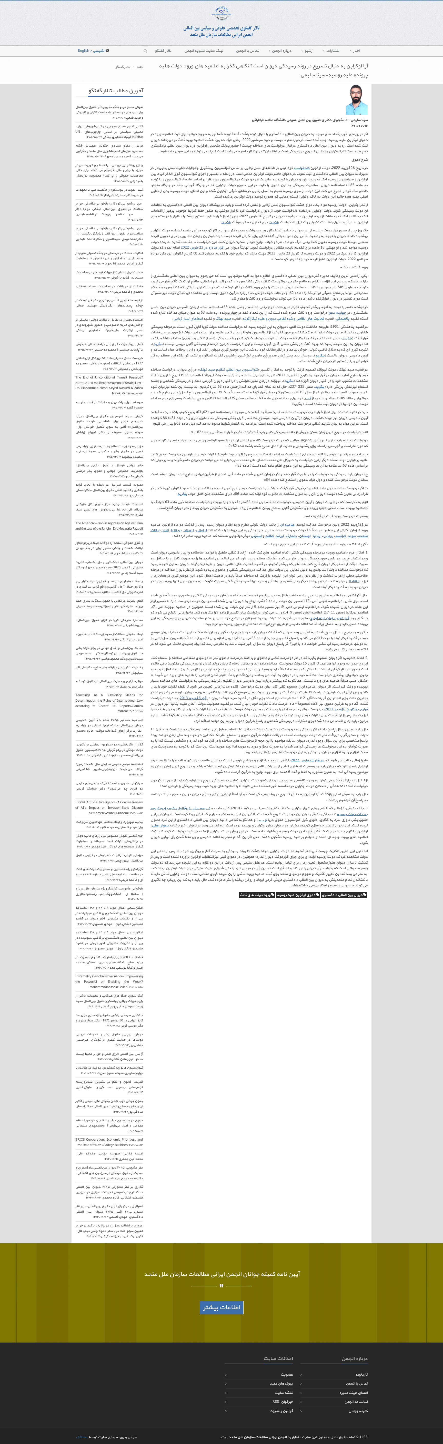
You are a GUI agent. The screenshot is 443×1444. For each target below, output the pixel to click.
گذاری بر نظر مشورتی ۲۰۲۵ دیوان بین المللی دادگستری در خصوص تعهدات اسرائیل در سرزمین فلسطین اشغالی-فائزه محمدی (109, 1192)
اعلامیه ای (287, 524)
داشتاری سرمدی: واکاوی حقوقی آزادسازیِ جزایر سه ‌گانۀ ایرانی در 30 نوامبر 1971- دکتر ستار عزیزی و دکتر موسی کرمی (109, 1021)
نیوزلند (189, 530)
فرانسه (340, 536)
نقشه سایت (284, 1393)
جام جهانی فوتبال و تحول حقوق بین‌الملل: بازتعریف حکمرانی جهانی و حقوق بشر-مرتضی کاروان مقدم (109, 471)
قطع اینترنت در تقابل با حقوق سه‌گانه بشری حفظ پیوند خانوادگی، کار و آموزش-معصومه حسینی (109, 606)
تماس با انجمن (247, 51)
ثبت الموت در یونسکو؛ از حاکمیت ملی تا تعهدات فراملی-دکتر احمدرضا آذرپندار (109, 192)
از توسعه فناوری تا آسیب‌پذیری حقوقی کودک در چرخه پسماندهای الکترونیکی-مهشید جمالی (109, 305)
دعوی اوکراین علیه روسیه (296, 895)
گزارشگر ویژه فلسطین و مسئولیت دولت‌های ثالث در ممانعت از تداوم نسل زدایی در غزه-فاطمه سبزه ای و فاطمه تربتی (109, 875)
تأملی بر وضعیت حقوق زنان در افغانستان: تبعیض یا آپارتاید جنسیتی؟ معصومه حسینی (109, 347)
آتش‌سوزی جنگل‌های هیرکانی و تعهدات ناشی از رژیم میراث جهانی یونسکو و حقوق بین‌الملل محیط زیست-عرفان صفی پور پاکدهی (109, 1001)
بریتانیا (176, 530)
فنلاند (269, 536)
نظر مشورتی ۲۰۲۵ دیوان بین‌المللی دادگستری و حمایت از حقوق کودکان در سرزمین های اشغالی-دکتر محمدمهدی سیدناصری (109, 1173)
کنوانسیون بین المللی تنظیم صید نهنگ (228, 369)
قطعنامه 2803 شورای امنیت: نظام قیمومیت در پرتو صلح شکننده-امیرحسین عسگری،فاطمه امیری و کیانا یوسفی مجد (109, 963)
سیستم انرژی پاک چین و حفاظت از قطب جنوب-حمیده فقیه (109, 405)
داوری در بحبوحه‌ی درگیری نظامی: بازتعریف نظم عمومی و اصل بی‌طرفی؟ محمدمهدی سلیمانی (109, 1126)
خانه (139, 67)
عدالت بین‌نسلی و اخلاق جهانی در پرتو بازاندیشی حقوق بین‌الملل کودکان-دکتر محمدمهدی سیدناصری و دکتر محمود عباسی (109, 653)
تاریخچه (361, 1374)
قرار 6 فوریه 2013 (193, 698)
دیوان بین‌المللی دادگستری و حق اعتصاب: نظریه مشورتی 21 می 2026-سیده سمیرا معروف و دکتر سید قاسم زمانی (109, 568)
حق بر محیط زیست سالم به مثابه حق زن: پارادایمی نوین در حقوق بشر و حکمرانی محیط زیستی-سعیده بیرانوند (109, 452)
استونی (256, 536)
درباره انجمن (281, 51)
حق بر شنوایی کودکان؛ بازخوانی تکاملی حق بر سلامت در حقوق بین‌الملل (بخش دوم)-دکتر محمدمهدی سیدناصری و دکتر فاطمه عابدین (109, 211)
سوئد (352, 536)
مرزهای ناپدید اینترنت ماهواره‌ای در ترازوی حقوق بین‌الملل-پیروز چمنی (109, 858)
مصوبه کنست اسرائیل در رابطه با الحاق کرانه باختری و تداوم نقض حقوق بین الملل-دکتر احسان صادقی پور (109, 490)
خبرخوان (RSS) (282, 1402)
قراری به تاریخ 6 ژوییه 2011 (346, 709)
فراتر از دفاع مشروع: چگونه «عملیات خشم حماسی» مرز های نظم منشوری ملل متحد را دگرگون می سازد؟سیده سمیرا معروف (109, 151)
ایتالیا (317, 536)
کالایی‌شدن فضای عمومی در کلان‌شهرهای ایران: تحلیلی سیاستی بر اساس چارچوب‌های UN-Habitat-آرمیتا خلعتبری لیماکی (109, 132)
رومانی (328, 536)
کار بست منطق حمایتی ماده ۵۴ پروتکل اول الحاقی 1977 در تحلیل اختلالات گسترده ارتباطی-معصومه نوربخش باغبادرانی (109, 364)
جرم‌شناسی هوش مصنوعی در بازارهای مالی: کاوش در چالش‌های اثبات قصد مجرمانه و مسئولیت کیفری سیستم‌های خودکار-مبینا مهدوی (109, 841)
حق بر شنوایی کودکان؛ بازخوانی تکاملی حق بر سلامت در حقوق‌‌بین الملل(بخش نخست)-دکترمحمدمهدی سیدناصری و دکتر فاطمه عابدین (109, 236)
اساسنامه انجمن (356, 1402)
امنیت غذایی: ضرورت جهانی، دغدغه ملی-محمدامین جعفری (109, 1156)
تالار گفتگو (163, 51)
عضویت (287, 1374)
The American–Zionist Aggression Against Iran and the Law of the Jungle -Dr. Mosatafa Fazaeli (109, 529)
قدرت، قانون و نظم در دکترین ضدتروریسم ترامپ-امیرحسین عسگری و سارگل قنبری (109, 1087)
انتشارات (333, 51)
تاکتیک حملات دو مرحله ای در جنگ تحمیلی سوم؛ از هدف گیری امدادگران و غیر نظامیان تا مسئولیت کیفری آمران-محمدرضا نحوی (109, 259)
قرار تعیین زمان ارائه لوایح (329, 618)
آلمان (165, 530)
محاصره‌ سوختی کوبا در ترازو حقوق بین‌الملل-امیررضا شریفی (109, 623)
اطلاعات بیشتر (221, 1308)
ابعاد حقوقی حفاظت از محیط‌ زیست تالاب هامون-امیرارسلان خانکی (109, 637)
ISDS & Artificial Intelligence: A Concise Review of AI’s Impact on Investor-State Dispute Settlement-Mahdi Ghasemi (109, 808)
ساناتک (81, 1437)
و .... (263, 820)
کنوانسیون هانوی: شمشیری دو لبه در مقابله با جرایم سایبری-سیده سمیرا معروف (109, 1070)
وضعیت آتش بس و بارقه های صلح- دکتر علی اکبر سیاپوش (109, 670)
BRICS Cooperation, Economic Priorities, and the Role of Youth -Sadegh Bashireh (109, 1142)
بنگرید (274, 222)
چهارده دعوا (337, 312)
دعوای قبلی (160, 825)
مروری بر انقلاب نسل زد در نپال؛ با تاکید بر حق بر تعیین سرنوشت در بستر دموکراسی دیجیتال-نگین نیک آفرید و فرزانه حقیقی (109, 1231)
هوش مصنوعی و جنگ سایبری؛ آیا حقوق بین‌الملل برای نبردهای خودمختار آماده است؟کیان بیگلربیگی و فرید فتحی (109, 112)
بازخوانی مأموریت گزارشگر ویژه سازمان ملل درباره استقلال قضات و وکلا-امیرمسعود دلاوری (109, 894)
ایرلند (280, 536)
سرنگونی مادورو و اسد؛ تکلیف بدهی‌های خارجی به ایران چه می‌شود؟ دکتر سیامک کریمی (109, 788)
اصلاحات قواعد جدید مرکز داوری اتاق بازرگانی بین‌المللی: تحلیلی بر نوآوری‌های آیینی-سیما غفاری (109, 510)
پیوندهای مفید (281, 1383)
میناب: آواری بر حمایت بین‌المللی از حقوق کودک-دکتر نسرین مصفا (109, 684)
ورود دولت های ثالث (255, 895)
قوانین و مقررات (281, 1411)
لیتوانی (201, 530)
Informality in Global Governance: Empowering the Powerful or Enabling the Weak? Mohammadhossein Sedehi (109, 982)
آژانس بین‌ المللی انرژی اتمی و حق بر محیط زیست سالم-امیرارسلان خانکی (109, 1056)
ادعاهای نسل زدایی (188, 318)
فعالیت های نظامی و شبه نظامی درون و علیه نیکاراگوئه (283, 318)
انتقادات (354, 581)
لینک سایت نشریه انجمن (203, 51)
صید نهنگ (223, 318)
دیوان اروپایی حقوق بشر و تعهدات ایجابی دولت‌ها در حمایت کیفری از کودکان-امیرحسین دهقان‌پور (109, 1040)
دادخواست (301, 168)
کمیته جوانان (358, 1411)
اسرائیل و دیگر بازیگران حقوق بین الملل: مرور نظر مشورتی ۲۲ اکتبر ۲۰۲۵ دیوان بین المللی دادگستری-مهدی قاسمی (109, 1212)
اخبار (356, 51)
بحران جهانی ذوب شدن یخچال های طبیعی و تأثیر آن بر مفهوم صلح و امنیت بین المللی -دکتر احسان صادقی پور (109, 1106)
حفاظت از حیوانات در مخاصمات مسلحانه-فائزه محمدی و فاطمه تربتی (109, 289)
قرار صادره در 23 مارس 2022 (202, 247)
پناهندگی (342, 318)
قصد (307, 398)
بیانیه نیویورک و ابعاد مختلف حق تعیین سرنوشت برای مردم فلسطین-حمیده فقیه (109, 825)
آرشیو (308, 51)
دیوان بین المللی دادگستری (342, 895)
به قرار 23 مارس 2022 (307, 760)
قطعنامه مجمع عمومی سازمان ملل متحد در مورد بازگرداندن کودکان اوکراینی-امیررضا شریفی (109, 769)
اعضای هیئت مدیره (353, 1393)
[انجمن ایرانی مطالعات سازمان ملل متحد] (221, 22)
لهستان (304, 536)
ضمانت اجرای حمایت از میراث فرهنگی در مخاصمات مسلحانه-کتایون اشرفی (109, 275)
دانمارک (291, 536)
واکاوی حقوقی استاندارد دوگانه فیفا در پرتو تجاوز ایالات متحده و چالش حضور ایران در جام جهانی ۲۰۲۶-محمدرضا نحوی (109, 548)
